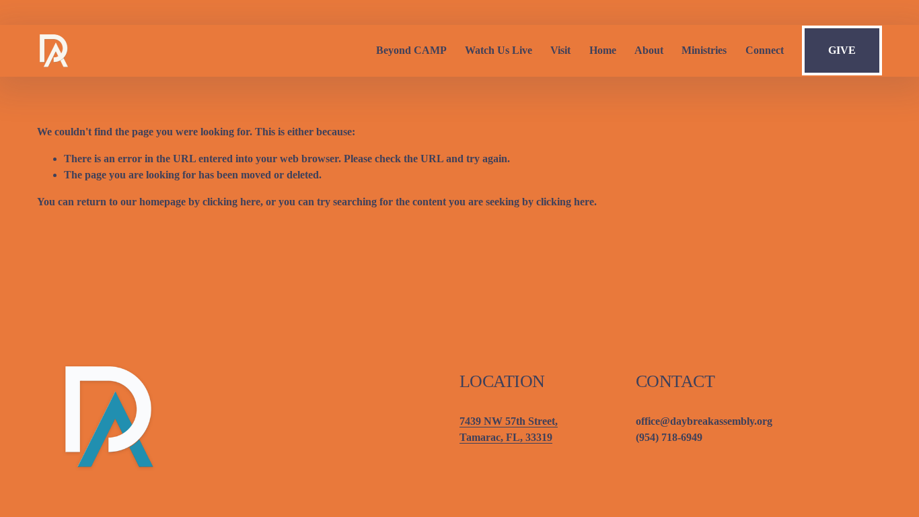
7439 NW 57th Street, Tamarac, (508, 429)
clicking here (231, 201)
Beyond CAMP (411, 50)
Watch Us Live (498, 50)
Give (842, 50)
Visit (560, 50)
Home (602, 50)
